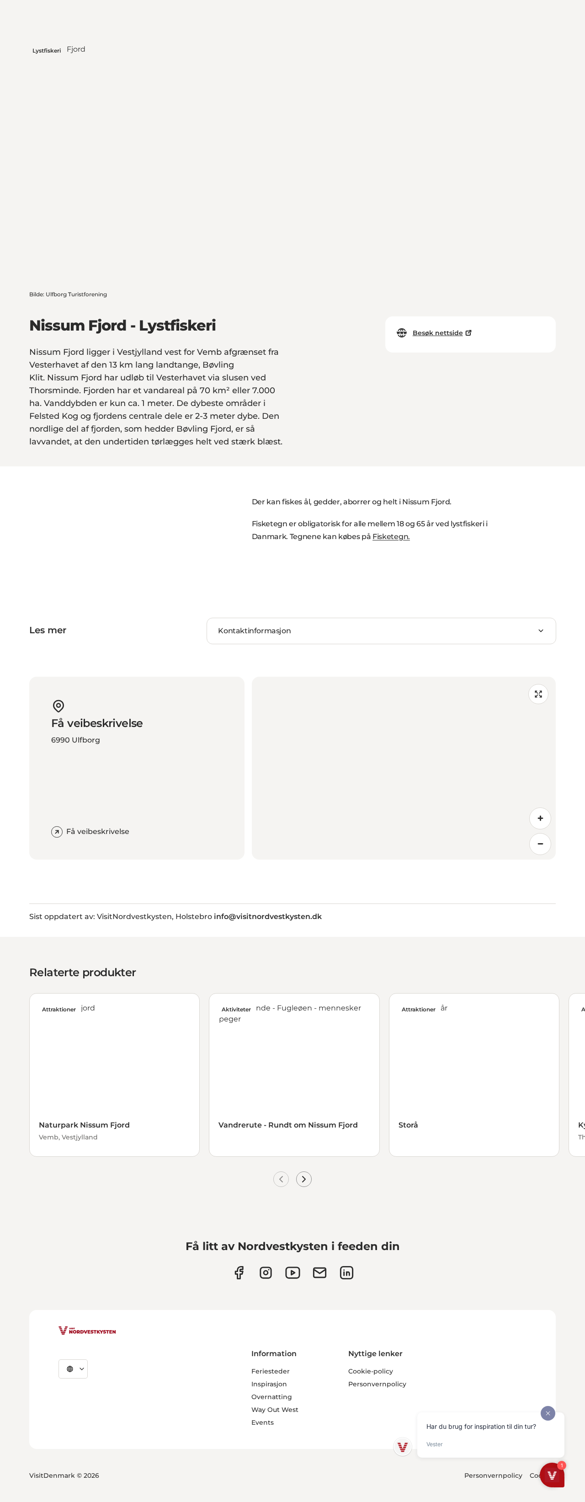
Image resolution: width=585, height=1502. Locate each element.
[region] (404, 768)
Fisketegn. (391, 536)
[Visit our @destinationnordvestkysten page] (293, 1273)
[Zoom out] (540, 844)
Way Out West (274, 1410)
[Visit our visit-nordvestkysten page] (347, 1273)
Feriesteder (270, 1371)
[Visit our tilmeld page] (320, 1273)
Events (262, 1422)
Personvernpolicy (377, 1384)
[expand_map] (538, 694)
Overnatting (271, 1397)
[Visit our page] (239, 1273)
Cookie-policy (370, 1371)
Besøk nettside (438, 333)
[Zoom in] (540, 818)
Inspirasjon (269, 1384)
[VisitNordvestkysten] (87, 1331)
